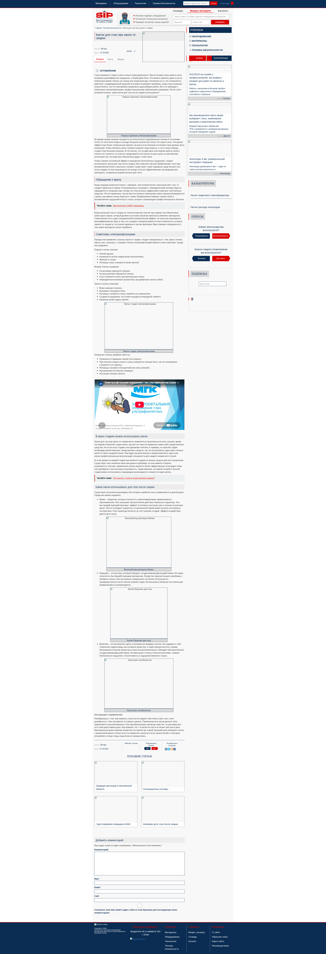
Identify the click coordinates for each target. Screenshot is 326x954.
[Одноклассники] (172, 749)
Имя (97, 878)
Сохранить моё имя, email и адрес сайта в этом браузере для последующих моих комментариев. (135, 911)
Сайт (96, 896)
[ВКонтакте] (166, 749)
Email (97, 887)
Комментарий (101, 849)
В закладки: (225, 3)
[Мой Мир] (174, 749)
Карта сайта (218, 941)
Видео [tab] (121, 59)
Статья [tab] (100, 59)
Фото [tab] (110, 59)
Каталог (223, 10)
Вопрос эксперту (200, 10)
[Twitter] (169, 749)
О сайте (216, 932)
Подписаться (212, 290)
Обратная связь (220, 936)
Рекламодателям (220, 945)
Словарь (178, 10)
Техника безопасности (164, 3)
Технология (140, 3)
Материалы (101, 3)
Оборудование (120, 3)
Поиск (213, 3)
